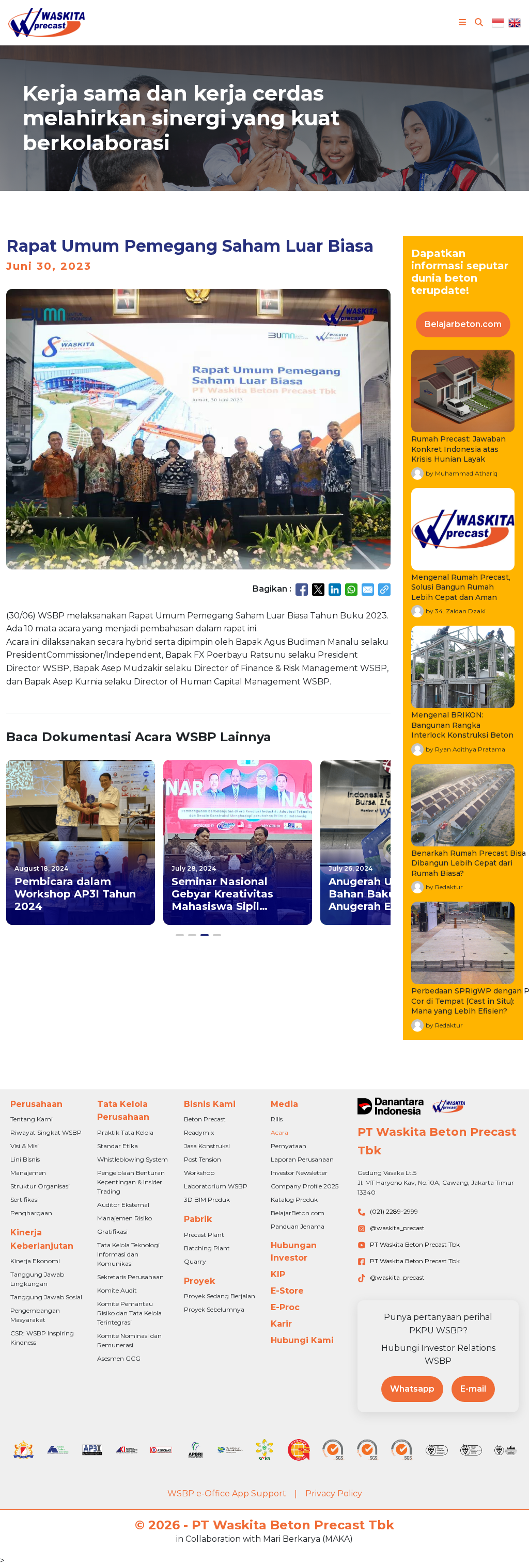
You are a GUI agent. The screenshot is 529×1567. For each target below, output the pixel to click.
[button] (180, 935)
